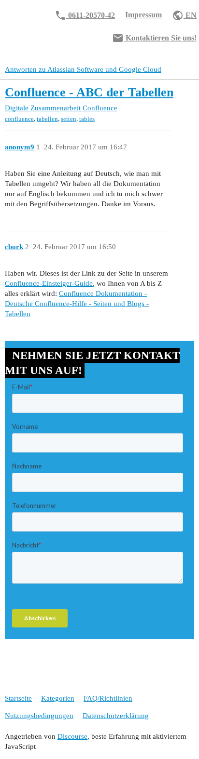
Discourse (72, 736)
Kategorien (57, 698)
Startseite (18, 698)
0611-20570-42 (85, 15)
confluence (19, 118)
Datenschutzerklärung (116, 715)
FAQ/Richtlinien (108, 698)
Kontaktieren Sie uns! (154, 38)
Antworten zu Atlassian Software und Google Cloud (83, 69)
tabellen (47, 118)
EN (184, 15)
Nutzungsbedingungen (39, 715)
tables (87, 118)
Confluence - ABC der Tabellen (89, 92)
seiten (68, 118)
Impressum (143, 15)
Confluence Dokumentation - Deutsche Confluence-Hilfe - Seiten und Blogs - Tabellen (77, 304)
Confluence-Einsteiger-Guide (49, 283)
